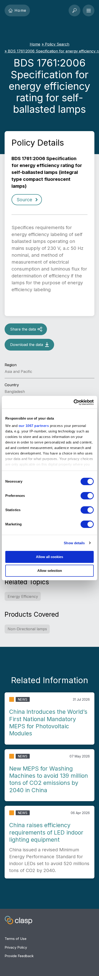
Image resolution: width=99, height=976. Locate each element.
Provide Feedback (19, 956)
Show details (74, 543)
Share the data (23, 329)
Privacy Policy (16, 947)
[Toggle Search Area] (74, 10)
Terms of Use (15, 938)
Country (12, 385)
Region (11, 365)
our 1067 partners (34, 426)
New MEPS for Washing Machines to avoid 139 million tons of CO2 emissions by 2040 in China (48, 779)
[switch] (87, 495)
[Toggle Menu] (88, 10)
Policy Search (57, 44)
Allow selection (49, 571)
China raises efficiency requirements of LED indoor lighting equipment (46, 832)
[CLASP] (18, 921)
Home (20, 10)
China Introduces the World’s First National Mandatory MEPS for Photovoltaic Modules (48, 722)
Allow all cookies (49, 557)
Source (24, 199)
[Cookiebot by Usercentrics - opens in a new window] (73, 402)
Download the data (26, 344)
